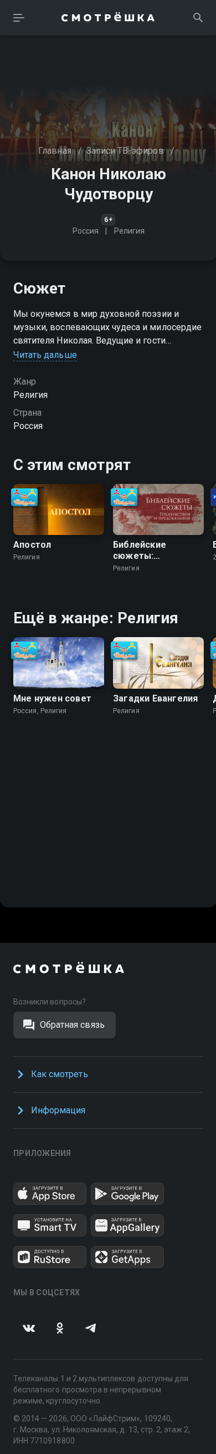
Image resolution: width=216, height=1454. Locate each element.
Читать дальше (45, 355)
